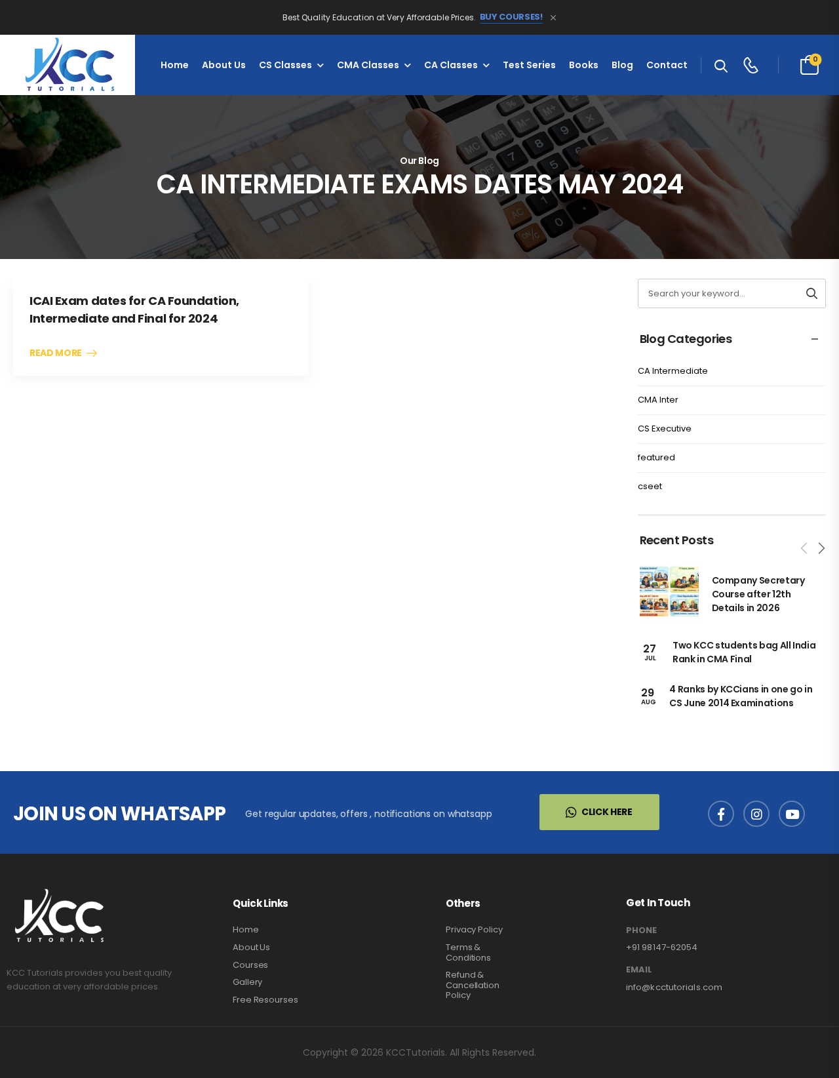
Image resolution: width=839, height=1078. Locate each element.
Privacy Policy (474, 929)
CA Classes (451, 64)
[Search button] (812, 293)
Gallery (247, 982)
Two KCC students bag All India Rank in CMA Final (744, 652)
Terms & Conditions (468, 952)
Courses (250, 965)
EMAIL (639, 970)
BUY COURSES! (511, 17)
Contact (667, 64)
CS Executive (665, 428)
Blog (622, 64)
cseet (650, 486)
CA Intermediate (673, 371)
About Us (224, 64)
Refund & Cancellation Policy (472, 984)
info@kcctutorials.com (674, 987)
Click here (607, 811)
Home (175, 64)
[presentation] (805, 548)
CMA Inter (658, 399)
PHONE (641, 930)
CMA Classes (368, 64)
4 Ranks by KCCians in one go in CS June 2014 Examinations (740, 696)
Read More (55, 353)
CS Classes (285, 64)
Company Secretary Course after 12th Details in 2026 (758, 594)
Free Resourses (265, 999)
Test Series (529, 64)
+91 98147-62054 (662, 947)
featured (656, 457)
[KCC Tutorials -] (67, 64)
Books (583, 64)
